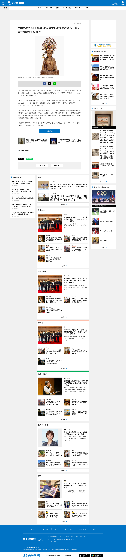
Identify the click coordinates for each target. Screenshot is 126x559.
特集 (87, 8)
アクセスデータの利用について (57, 539)
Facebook (113, 3)
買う (57, 8)
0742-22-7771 (48, 90)
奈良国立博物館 (24, 150)
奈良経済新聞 (16, 3)
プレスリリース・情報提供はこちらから (77, 537)
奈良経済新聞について (55, 537)
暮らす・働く (67, 8)
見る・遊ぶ (49, 8)
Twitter (116, 3)
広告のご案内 (53, 541)
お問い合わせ (70, 539)
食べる (39, 8)
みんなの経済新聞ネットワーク (31, 555)
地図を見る (49, 131)
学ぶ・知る (78, 8)
